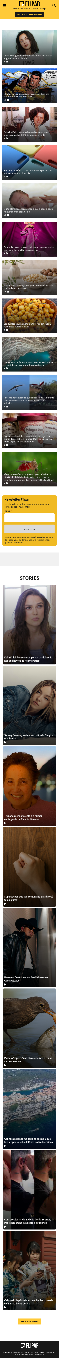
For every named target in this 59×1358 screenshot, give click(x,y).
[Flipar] (30, 1345)
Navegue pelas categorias (29, 14)
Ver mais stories (30, 1321)
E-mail (8, 511)
